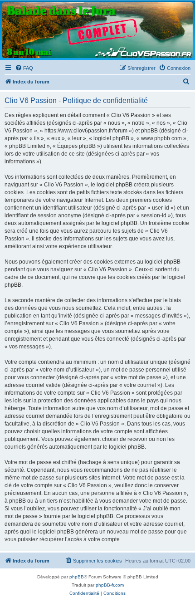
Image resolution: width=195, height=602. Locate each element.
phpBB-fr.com (110, 584)
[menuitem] (24, 68)
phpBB (76, 576)
